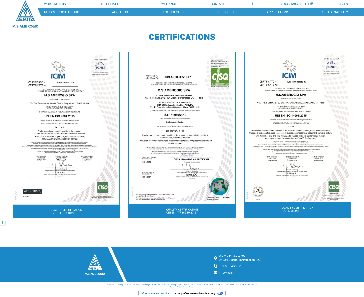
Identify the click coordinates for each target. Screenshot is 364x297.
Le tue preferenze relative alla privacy (194, 293)
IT (340, 4)
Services (226, 12)
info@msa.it (226, 272)
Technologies (173, 12)
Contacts (219, 4)
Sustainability (335, 12)
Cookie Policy (188, 287)
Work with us (55, 4)
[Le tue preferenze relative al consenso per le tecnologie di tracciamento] (2, 222)
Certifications (112, 4)
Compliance (167, 4)
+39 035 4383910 (290, 4)
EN (346, 4)
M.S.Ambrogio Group (61, 12)
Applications (277, 12)
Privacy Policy (176, 287)
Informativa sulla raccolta (155, 293)
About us (120, 12)
